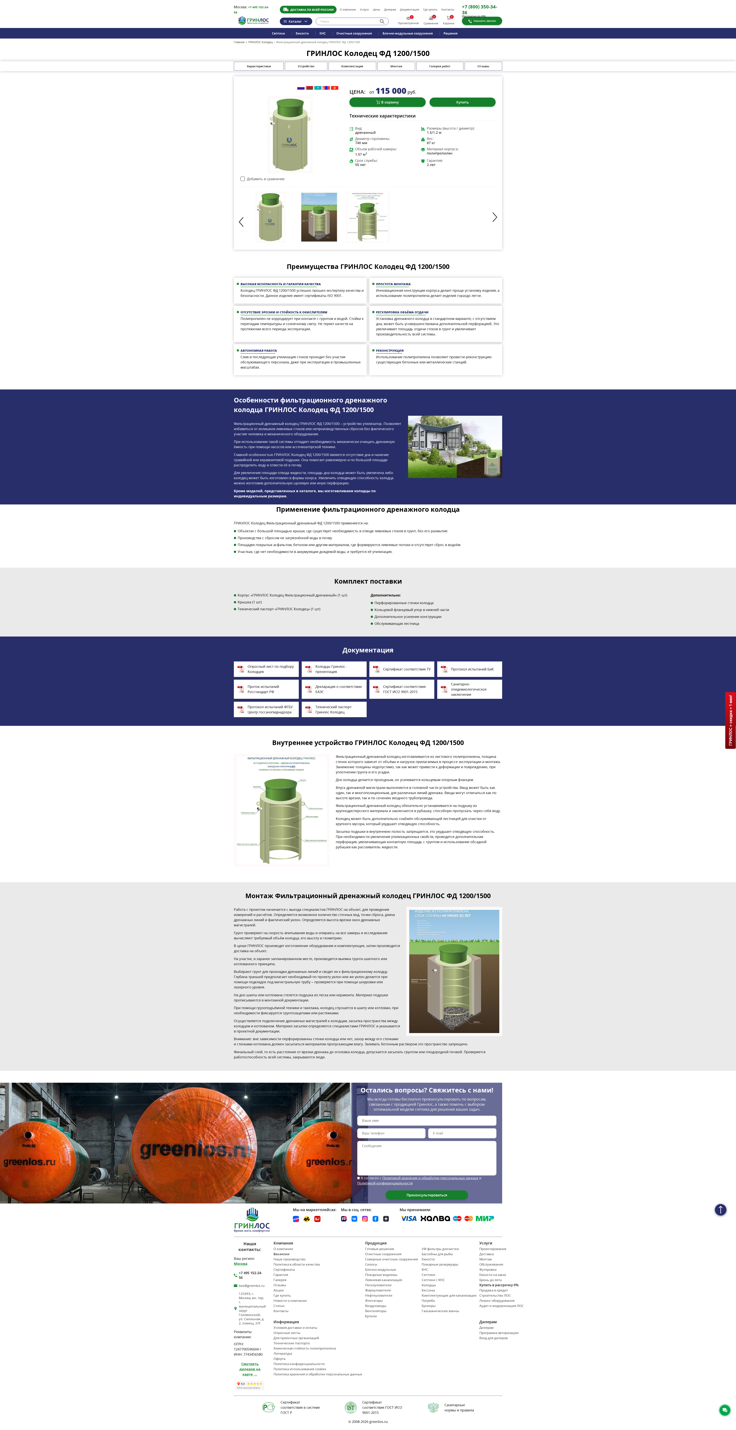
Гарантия (281, 1275)
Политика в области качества (297, 1264)
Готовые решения (379, 1249)
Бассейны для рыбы (437, 1254)
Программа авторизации (499, 1333)
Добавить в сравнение (266, 179)
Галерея (280, 1280)
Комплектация (352, 66)
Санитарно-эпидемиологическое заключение (469, 689)
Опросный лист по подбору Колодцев (271, 669)
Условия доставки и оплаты (295, 1328)
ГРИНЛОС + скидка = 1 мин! (730, 720)
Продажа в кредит (493, 1290)
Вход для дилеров (493, 1338)
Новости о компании (290, 1301)
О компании (348, 9)
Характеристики (259, 66)
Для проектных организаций (296, 1338)
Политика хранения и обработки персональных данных (318, 1374)
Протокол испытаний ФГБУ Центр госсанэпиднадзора (270, 709)
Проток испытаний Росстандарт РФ (263, 689)
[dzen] (386, 1218)
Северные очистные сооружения (391, 1259)
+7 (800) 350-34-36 (479, 9)
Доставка (486, 1254)
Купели (371, 1316)
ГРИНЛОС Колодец (260, 42)
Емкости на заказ (492, 1275)
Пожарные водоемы (381, 1275)
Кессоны (428, 1290)
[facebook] (375, 1218)
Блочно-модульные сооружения (408, 33)
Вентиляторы (375, 1311)
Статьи (279, 1306)
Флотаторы (374, 1301)
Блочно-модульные (380, 1269)
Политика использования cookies (300, 1369)
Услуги (364, 9)
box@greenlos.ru (251, 1286)
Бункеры (428, 1306)
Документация (409, 9)
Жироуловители (378, 1290)
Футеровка (487, 1269)
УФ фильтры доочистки (440, 1249)
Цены (376, 9)
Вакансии (282, 1254)
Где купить (430, 9)
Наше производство (290, 1259)
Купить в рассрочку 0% (498, 1285)
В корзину (390, 102)
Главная (239, 42)
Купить (462, 102)
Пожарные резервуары (440, 1264)
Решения (451, 33)
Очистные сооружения (354, 33)
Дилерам (390, 9)
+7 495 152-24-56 (250, 1275)
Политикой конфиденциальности (385, 1183)
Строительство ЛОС (495, 1295)
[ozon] (296, 1219)
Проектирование (492, 1249)
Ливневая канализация (383, 1280)
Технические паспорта (292, 1343)
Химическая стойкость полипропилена (305, 1348)
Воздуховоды (375, 1306)
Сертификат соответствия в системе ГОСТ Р (300, 1407)
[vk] (354, 1218)
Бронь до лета (490, 1280)
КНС (323, 33)
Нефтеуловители (378, 1295)
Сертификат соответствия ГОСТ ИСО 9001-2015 (404, 689)
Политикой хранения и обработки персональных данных (430, 1178)
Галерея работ (439, 66)
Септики (278, 33)
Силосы (371, 1264)
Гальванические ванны (440, 1311)
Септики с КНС (433, 1280)
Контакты (447, 9)
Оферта (279, 1359)
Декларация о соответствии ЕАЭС (338, 689)
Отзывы (483, 66)
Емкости (302, 33)
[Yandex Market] (307, 1219)
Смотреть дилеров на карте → (249, 1369)
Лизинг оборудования (496, 1301)
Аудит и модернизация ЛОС (501, 1306)
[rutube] (344, 1218)
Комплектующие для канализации (449, 1295)
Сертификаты (284, 1269)
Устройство (306, 66)
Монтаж (396, 66)
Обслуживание (491, 1264)
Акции (279, 1290)
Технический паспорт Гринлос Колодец (333, 709)
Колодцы (429, 1285)
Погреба (428, 1301)
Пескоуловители (378, 1285)
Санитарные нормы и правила (459, 1407)
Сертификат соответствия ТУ (407, 669)
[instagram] (365, 1218)
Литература (283, 1353)
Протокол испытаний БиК (472, 669)
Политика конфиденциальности (299, 1364)
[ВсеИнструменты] (317, 1219)
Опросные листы (287, 1333)
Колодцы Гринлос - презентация (331, 669)
